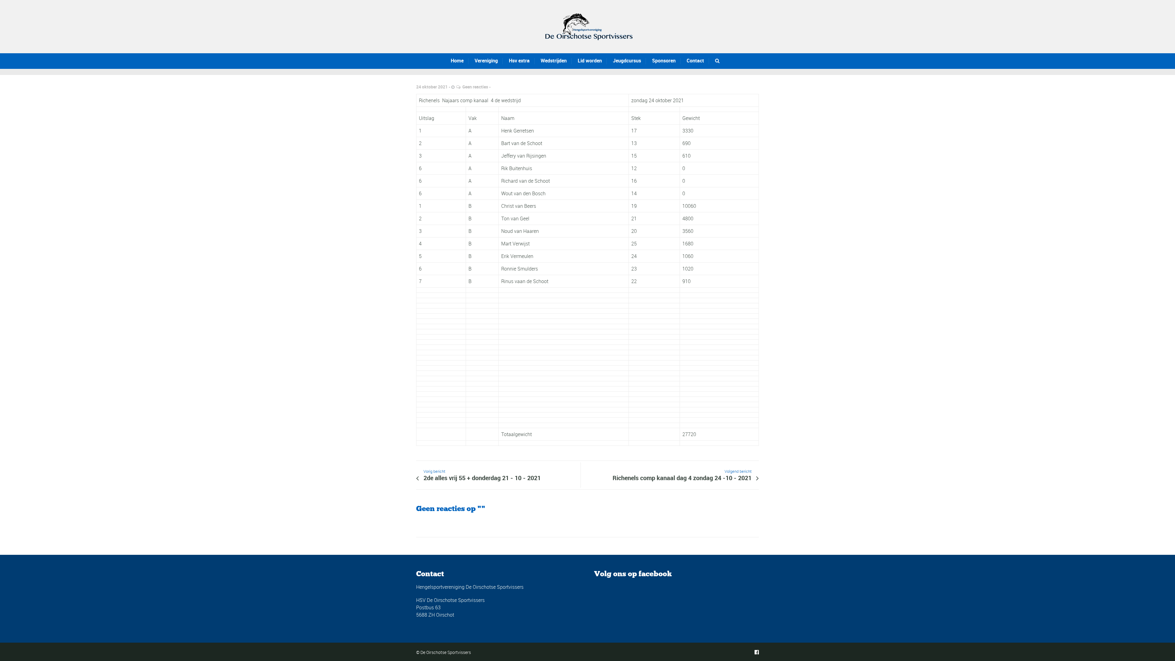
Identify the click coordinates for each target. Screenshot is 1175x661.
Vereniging (486, 60)
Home (457, 60)
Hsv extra (519, 60)
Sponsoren (664, 60)
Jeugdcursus (627, 60)
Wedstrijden (554, 60)
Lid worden (590, 60)
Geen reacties (475, 87)
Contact (695, 60)
